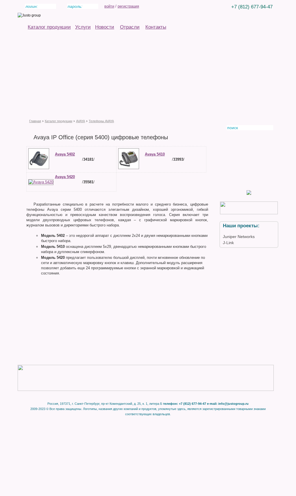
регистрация (128, 6)
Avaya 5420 (65, 177)
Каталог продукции (49, 27)
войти (109, 6)
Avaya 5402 (65, 154)
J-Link (228, 242)
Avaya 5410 (155, 154)
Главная (35, 121)
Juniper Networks (239, 236)
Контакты (155, 27)
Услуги (83, 27)
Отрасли (130, 27)
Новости (104, 27)
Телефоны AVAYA (101, 121)
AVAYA (80, 121)
